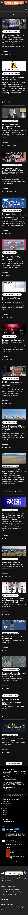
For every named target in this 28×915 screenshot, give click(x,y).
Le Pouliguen (17, 294)
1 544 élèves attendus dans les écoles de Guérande (13, 36)
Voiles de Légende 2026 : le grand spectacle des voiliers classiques (13, 428)
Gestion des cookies (7, 904)
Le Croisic (15, 735)
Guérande (17, 31)
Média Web (6, 801)
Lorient (5, 812)
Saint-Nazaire (7, 806)
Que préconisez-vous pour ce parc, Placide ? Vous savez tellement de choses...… (14, 794)
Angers (5, 808)
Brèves (10, 559)
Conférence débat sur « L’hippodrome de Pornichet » (13, 563)
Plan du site (10, 902)
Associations (11, 165)
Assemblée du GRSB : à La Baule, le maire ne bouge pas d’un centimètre (14, 471)
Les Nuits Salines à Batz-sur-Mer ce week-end (13, 739)
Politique (15, 121)
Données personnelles (7, 907)
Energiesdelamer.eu (8, 821)
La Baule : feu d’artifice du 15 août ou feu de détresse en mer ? (13, 342)
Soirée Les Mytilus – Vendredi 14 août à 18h (13, 637)
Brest (4, 814)
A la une (5, 31)
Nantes (5, 810)
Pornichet (15, 559)
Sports (15, 422)
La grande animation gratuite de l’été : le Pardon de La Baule (13, 258)
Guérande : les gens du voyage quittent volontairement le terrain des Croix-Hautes (14, 674)
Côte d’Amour (7, 804)
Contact (16, 894)
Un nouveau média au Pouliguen (11, 299)
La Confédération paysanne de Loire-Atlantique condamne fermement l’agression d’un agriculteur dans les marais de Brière (13, 81)
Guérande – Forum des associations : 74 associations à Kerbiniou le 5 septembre (14, 216)
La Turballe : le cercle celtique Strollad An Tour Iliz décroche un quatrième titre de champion (13, 171)
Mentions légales (20, 907)
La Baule (10, 121)
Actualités (10, 31)
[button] (2, 9)
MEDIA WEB (9, 841)
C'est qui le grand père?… (10, 779)
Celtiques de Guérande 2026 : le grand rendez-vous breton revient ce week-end (13, 600)
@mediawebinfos (19, 841)
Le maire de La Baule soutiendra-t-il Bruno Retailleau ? (11, 126)
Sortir (14, 252)
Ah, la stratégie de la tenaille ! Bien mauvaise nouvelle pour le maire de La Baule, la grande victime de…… (14, 775)
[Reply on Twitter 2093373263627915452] (6, 861)
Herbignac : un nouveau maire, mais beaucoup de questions (12, 384)
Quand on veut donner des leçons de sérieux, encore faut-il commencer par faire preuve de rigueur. (13, 516)
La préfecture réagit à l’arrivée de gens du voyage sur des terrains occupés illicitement (12, 701)
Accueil (3, 902)
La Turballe (18, 165)
